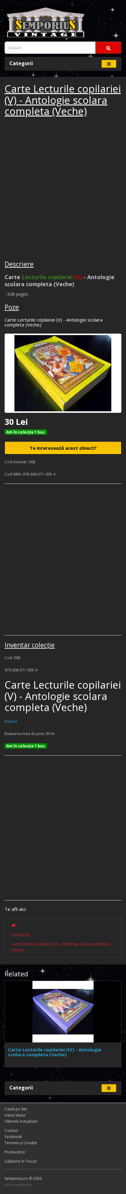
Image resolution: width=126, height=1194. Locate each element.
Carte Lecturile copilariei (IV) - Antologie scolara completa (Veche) (54, 1052)
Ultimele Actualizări (21, 1121)
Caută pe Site (16, 1109)
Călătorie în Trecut (20, 1161)
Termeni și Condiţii (21, 1142)
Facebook (13, 1136)
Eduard (11, 721)
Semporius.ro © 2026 (23, 1178)
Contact (11, 1130)
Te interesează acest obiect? (63, 448)
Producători (15, 1152)
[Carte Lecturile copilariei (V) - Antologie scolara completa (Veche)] (63, 373)
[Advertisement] (63, 189)
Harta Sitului (15, 1115)
